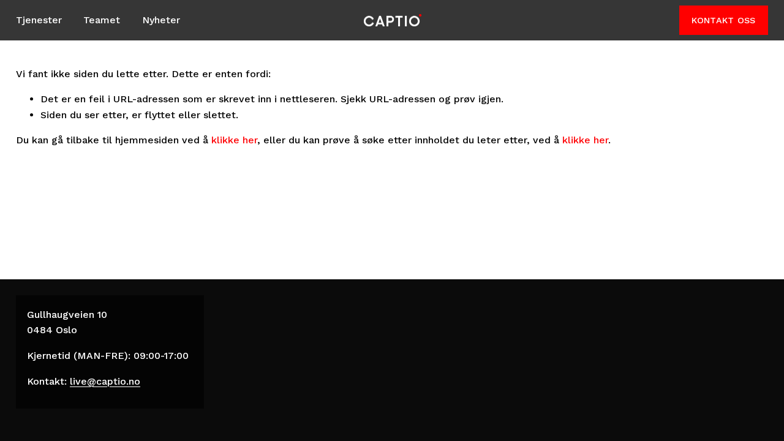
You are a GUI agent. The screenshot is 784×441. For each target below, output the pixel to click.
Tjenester (39, 20)
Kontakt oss (723, 20)
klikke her (234, 140)
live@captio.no (105, 381)
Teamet (101, 20)
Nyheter (161, 20)
